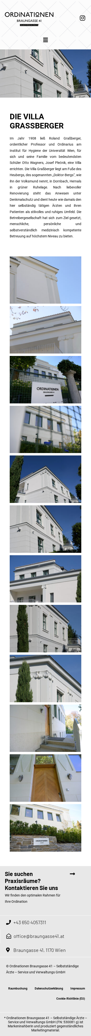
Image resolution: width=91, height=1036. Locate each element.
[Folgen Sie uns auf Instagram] (82, 18)
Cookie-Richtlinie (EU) (70, 998)
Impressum (77, 988)
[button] (45, 40)
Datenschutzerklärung (49, 988)
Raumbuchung (17, 988)
